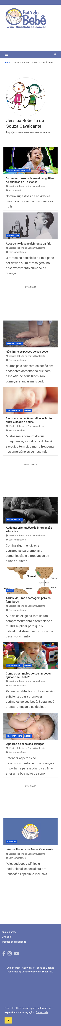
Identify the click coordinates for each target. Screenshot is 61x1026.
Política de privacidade (14, 941)
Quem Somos (9, 932)
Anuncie (6, 936)
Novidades (11, 842)
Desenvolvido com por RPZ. (37, 971)
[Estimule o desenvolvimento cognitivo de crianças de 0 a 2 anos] (30, 160)
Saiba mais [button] (42, 1012)
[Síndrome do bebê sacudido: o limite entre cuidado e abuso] (30, 400)
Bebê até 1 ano (13, 236)
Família (27, 411)
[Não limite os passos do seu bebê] (30, 334)
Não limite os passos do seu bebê (27, 351)
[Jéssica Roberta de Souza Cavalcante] (30, 831)
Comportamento (14, 411)
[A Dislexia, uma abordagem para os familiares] (30, 580)
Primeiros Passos (15, 344)
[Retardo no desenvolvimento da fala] (30, 225)
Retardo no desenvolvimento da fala (28, 243)
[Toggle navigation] (6, 54)
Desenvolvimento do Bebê (18, 171)
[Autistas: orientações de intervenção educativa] (30, 510)
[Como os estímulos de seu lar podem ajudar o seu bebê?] (30, 655)
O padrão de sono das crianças (25, 743)
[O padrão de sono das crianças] (30, 726)
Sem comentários (17, 252)
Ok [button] (8, 1020)
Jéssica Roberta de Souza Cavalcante (27, 186)
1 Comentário (15, 190)
